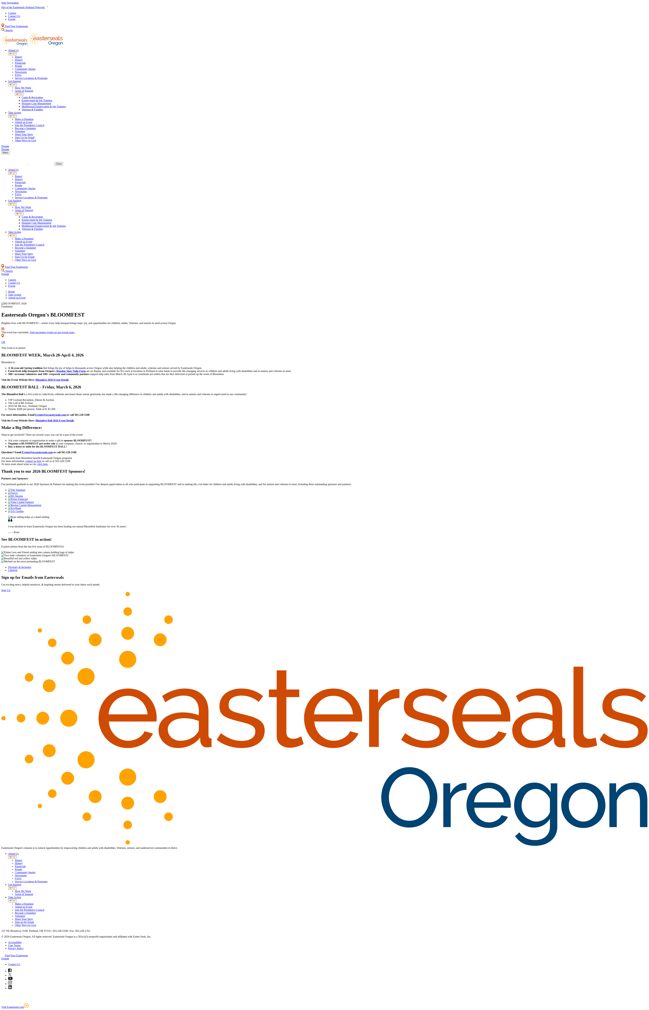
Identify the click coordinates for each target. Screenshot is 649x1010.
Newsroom (21, 72)
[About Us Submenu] (12, 53)
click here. (42, 464)
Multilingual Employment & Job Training (44, 106)
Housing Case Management (36, 103)
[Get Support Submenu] (12, 84)
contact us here (33, 461)
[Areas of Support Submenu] (19, 94)
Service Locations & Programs (31, 78)
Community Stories (25, 69)
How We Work (23, 87)
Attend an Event (23, 122)
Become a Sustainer (25, 128)
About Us (13, 50)
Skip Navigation (10, 2)
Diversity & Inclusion (19, 567)
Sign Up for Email (24, 137)
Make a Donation (24, 119)
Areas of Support (24, 90)
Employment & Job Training (37, 100)
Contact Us (14, 16)
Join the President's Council (29, 125)
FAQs (18, 75)
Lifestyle (12, 570)
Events (11, 19)
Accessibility (15, 942)
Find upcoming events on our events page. (52, 332)
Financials (20, 62)
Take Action (14, 112)
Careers (12, 13)
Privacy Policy (16, 948)
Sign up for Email (24, 922)
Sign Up (5, 590)
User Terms (14, 945)
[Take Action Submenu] (12, 116)
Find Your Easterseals (16, 26)
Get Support (14, 81)
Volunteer (20, 131)
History (19, 59)
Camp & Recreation (32, 97)
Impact (18, 56)
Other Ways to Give (25, 140)
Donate (5, 958)
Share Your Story (24, 134)
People (18, 66)
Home (11, 291)
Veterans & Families (32, 109)
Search (9, 30)
